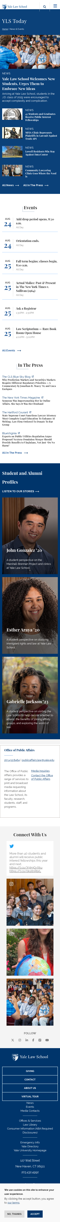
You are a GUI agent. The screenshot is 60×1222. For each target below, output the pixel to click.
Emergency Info (30, 1142)
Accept (35, 1214)
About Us (30, 1088)
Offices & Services (30, 1120)
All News (8, 185)
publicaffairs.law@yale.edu (38, 760)
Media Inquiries (40, 770)
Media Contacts (30, 1110)
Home (5, 29)
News (30, 1102)
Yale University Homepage (30, 1150)
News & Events (17, 29)
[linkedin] (26, 1040)
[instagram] (19, 1040)
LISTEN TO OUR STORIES (18, 491)
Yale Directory (30, 1146)
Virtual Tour (30, 1096)
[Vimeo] (40, 1040)
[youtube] (47, 1040)
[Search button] (45, 10)
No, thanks (14, 1214)
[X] (12, 1040)
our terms (14, 1202)
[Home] (15, 7)
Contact (30, 1079)
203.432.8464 (12, 760)
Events (30, 1106)
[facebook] (33, 1040)
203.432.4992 (30, 1172)
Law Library (30, 1124)
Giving (30, 1071)
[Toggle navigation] (55, 6)
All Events (9, 350)
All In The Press (33, 185)
